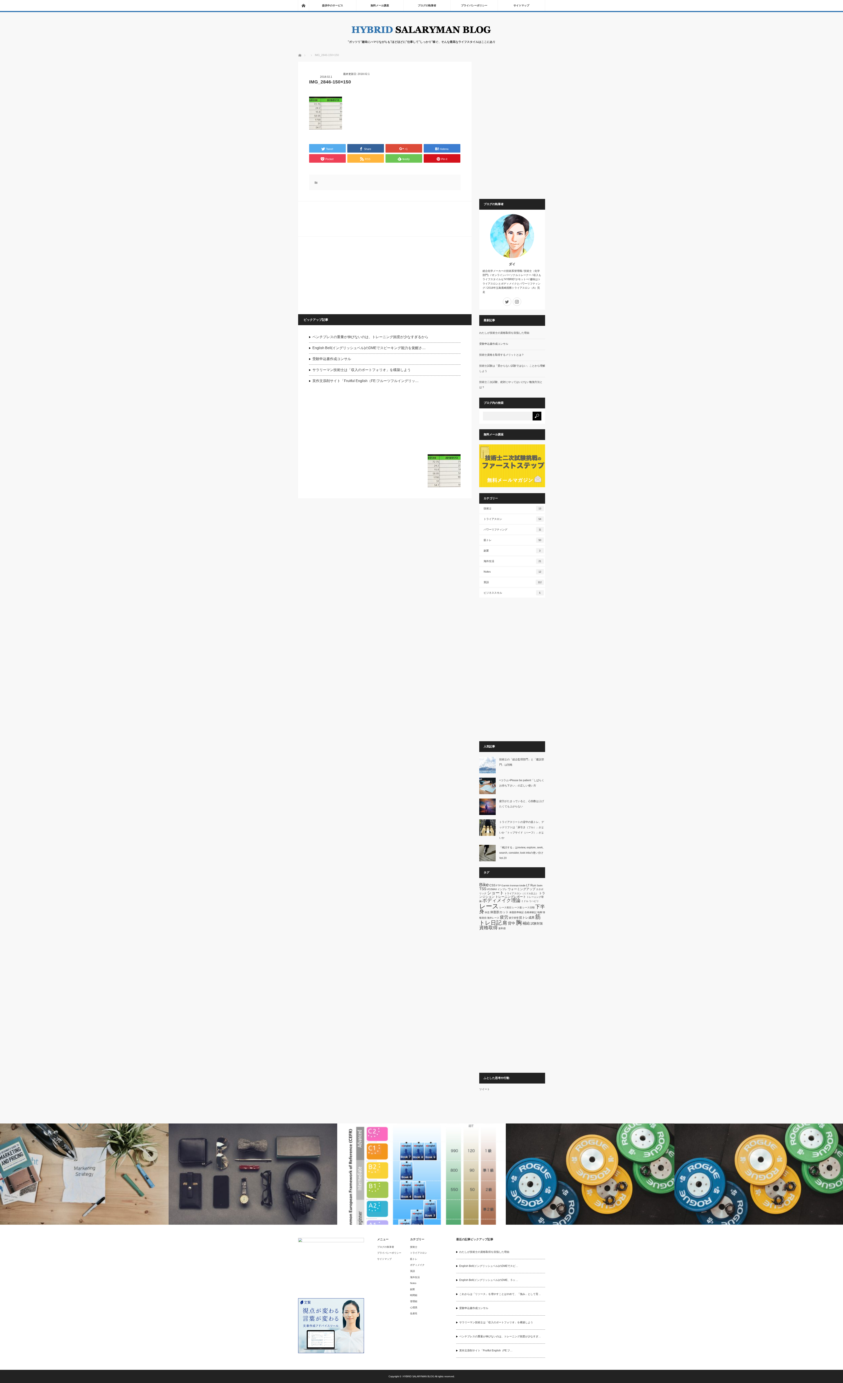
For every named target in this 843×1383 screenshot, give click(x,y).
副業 (512, 550)
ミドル (524, 901)
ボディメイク (417, 1265)
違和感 (502, 928)
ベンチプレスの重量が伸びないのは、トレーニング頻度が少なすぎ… (500, 1336)
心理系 (413, 1307)
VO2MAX (492, 889)
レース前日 (505, 907)
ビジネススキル (512, 592)
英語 (513, 582)
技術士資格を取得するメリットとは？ (501, 354)
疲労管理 (514, 917)
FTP (498, 885)
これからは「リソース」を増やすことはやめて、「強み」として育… (500, 1294)
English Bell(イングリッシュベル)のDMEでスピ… (488, 1266)
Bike (484, 884)
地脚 (539, 912)
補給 (526, 923)
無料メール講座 (380, 5)
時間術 (413, 1295)
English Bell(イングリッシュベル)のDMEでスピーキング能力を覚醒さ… (369, 348)
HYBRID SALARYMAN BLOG (418, 1376)
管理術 (413, 1301)
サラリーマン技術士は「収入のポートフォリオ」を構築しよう (361, 370)
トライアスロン (512, 519)
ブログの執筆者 (427, 5)
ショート (495, 893)
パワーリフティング (512, 529)
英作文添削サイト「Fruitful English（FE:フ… (486, 1350)
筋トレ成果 (527, 917)
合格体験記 (530, 912)
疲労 (504, 917)
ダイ (512, 264)
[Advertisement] (342, 275)
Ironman (514, 885)
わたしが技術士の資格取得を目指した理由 (504, 332)
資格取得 (488, 927)
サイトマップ (521, 5)
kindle (522, 885)
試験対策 (537, 923)
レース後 (517, 907)
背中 (511, 923)
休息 (487, 912)
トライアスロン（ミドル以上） (521, 893)
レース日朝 (528, 907)
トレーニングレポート (510, 896)
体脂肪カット (499, 912)
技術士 (512, 508)
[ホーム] (303, 5)
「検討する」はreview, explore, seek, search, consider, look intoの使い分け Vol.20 (522, 853)
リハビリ (534, 901)
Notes (512, 571)
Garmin (505, 885)
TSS (482, 889)
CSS (492, 885)
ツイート (484, 1089)
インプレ (502, 889)
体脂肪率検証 (516, 912)
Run (533, 885)
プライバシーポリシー (474, 5)
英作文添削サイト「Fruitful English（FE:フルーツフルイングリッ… (365, 381)
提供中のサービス (332, 5)
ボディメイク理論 (501, 900)
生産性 (413, 1313)
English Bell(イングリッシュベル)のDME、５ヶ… (488, 1280)
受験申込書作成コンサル (331, 359)
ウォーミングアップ (521, 889)
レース (489, 906)
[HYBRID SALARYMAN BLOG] (421, 35)
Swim (539, 885)
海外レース (493, 917)
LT (528, 885)
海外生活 (512, 561)
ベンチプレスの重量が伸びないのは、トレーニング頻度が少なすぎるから (370, 337)
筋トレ (512, 540)
